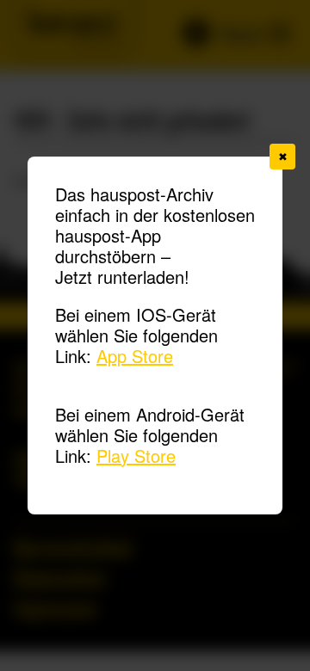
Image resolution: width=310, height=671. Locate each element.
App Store (134, 355)
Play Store (136, 455)
